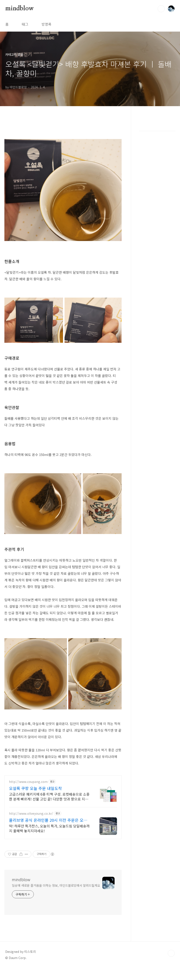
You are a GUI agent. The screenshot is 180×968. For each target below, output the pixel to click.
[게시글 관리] (26, 854)
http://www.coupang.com (28, 782)
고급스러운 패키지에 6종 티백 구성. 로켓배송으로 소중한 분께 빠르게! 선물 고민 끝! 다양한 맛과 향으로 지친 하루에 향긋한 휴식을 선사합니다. (49, 796)
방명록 (46, 24)
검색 (161, 8)
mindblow (19, 8)
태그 (25, 24)
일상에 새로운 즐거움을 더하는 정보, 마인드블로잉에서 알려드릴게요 (56, 885)
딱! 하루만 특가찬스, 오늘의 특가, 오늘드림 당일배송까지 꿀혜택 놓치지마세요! (49, 828)
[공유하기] (21, 854)
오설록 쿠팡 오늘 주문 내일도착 (35, 788)
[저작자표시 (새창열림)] (52, 854)
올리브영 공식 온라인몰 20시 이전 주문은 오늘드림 (48, 820)
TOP (171, 953)
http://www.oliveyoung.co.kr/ (31, 813)
